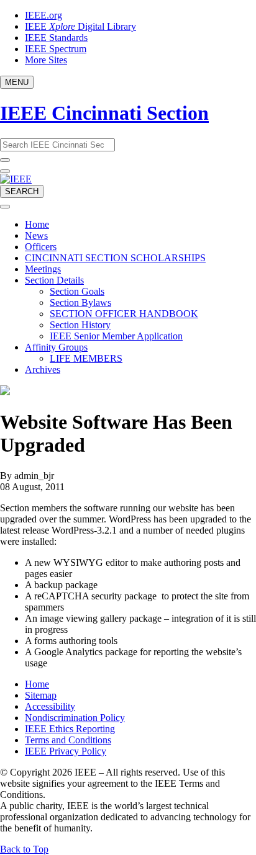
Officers (41, 246)
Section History (80, 325)
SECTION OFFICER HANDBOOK (124, 313)
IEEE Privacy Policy (65, 751)
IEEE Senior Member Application (116, 336)
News (36, 235)
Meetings (43, 269)
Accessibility (50, 706)
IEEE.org (43, 15)
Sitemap (41, 695)
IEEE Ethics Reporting (70, 728)
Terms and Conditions (68, 740)
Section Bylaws (80, 302)
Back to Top (24, 849)
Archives (42, 369)
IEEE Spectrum (55, 48)
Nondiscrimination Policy (75, 717)
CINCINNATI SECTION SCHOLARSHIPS (115, 258)
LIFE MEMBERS (86, 358)
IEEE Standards (56, 37)
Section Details (54, 280)
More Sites (46, 60)
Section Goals (77, 291)
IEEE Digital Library (80, 26)
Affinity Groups (56, 347)
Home (37, 224)
